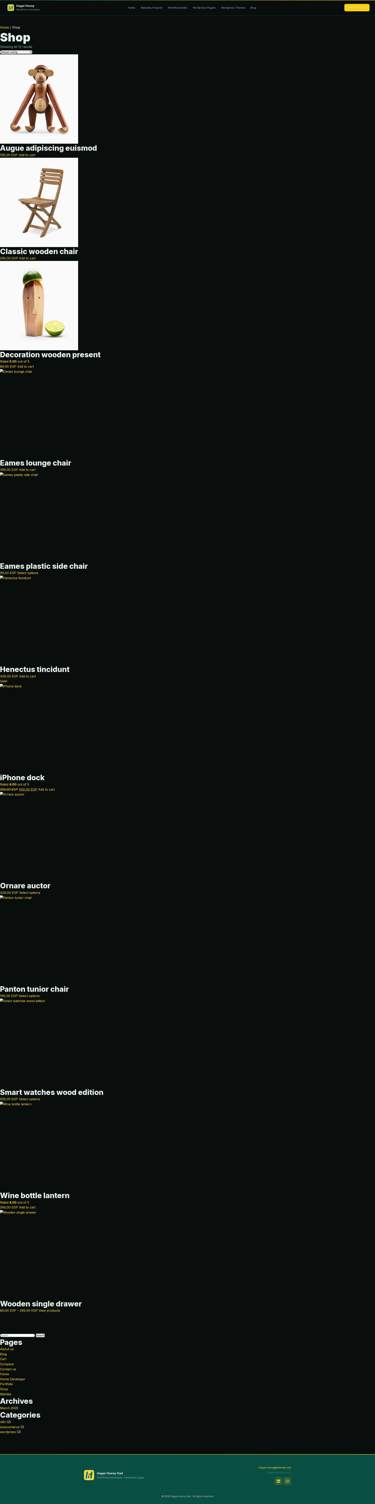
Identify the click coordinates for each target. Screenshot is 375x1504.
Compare (7, 1364)
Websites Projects (151, 7)
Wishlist (5, 1394)
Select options (27, 573)
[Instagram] (287, 1481)
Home (131, 7)
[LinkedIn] (278, 1481)
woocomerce (10, 1427)
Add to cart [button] (27, 155)
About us (7, 1349)
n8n (3, 1422)
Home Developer (12, 1379)
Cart (3, 1359)
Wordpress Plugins (204, 7)
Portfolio (6, 1384)
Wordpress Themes (233, 7)
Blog (253, 7)
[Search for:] (18, 1335)
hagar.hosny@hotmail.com (275, 1467)
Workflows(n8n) (177, 7)
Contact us (8, 1369)
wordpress (8, 1432)
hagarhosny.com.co (279, 1472)
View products (49, 1310)
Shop (4, 1389)
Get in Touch (357, 7)
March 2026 (9, 1408)
